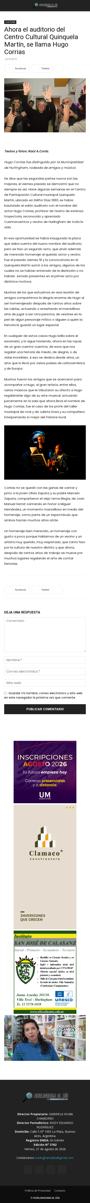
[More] (59, 68)
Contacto (59, 1190)
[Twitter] (50, 1169)
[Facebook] (28, 1169)
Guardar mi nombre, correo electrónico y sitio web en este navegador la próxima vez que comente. (43, 695)
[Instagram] (39, 1169)
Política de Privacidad (37, 1190)
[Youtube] (62, 1169)
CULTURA (10, 22)
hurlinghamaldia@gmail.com (54, 1158)
